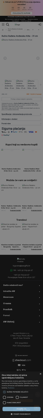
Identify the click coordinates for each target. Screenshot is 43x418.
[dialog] (21, 395)
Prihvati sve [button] (21, 409)
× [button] (40, 374)
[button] (21, 414)
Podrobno (11, 388)
